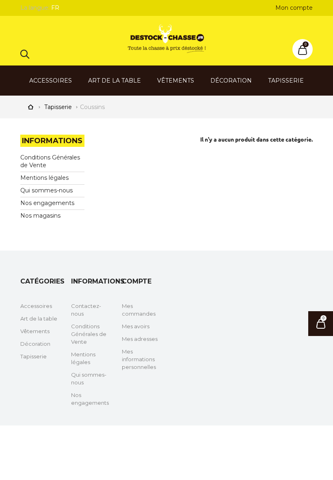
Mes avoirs (135, 326)
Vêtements (175, 80)
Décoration (231, 80)
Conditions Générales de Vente (88, 334)
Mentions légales (44, 177)
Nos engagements (47, 203)
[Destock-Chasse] (166, 39)
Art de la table (114, 80)
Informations (52, 140)
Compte (136, 281)
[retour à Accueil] (30, 106)
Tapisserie (286, 80)
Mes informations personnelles (139, 359)
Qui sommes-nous (46, 190)
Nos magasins (40, 215)
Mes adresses (140, 339)
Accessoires (50, 80)
